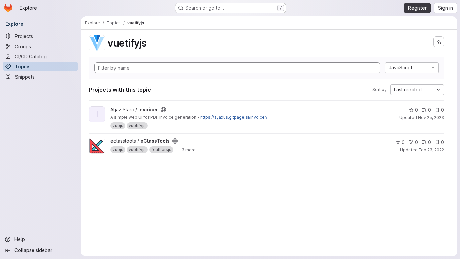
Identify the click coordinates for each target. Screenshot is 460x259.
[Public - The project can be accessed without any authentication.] (163, 109)
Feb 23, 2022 (431, 149)
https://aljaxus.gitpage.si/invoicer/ (233, 117)
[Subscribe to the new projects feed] (438, 41)
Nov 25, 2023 (431, 117)
